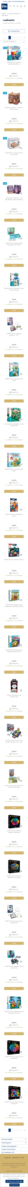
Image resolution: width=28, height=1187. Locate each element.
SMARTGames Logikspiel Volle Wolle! (14, 379)
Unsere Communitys (8, 1149)
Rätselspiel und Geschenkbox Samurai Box (14, 153)
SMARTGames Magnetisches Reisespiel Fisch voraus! (14, 244)
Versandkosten (9, 1165)
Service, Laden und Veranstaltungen (14, 1)
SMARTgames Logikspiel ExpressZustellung (14, 63)
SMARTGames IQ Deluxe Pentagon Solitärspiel (14, 876)
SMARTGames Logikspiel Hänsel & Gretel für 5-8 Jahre (14, 1012)
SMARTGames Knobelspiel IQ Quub (14, 515)
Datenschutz (16, 1157)
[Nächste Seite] (22, 37)
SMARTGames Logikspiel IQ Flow (14, 559)
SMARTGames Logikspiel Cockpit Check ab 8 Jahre (14, 289)
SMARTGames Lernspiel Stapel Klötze (14, 470)
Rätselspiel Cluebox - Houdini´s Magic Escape (14, 108)
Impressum (7, 1157)
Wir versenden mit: (7, 1152)
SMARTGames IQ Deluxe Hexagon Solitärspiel (14, 831)
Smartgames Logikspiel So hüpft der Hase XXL (14, 424)
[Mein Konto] (17, 6)
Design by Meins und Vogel (14, 1171)
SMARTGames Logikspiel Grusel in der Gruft (14, 967)
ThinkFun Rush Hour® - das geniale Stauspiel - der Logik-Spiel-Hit (14, 741)
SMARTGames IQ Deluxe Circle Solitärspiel (14, 1057)
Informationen (6, 1143)
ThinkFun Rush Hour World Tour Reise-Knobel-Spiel (14, 786)
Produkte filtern (15, 31)
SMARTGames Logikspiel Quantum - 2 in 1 (14, 334)
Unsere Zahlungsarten (9, 1146)
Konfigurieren (14, 1185)
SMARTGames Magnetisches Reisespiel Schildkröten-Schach (14, 605)
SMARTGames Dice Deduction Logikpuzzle (14, 921)
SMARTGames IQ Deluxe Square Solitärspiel (14, 1102)
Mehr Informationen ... (14, 1178)
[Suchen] (10, 6)
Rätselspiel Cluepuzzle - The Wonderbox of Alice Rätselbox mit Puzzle (14, 199)
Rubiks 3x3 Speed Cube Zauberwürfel (14, 696)
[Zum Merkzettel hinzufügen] (21, 57)
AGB (22, 1157)
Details (14, 84)
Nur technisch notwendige (14, 1181)
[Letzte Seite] (24, 37)
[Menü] (25, 6)
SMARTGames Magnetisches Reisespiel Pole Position (14, 650)
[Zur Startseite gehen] (4, 6)
